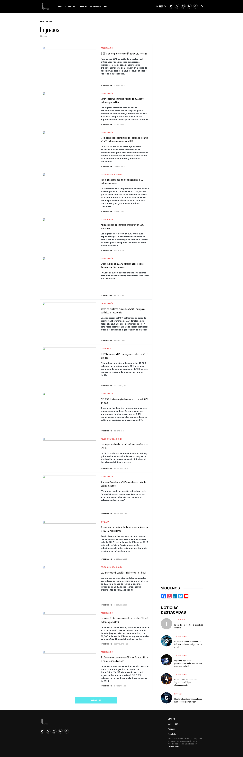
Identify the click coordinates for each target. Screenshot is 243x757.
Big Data (105, 522)
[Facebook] (171, 6)
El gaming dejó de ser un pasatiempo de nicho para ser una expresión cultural (188, 663)
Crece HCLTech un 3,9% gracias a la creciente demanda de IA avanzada (123, 265)
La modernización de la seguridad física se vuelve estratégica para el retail (188, 644)
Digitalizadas (173, 746)
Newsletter (172, 733)
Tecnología (107, 48)
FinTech (178, 694)
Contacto (171, 718)
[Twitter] (177, 6)
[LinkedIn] (189, 6)
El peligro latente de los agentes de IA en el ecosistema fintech (188, 700)
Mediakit (171, 728)
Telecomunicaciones (112, 174)
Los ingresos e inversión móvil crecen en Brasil (123, 572)
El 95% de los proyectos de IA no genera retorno (124, 53)
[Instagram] (183, 6)
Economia (106, 349)
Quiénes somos (174, 723)
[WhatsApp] (195, 6)
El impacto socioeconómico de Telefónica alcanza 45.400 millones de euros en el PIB (124, 139)
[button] (161, 6)
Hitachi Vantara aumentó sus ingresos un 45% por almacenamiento (185, 682)
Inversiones (107, 219)
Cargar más (96, 700)
